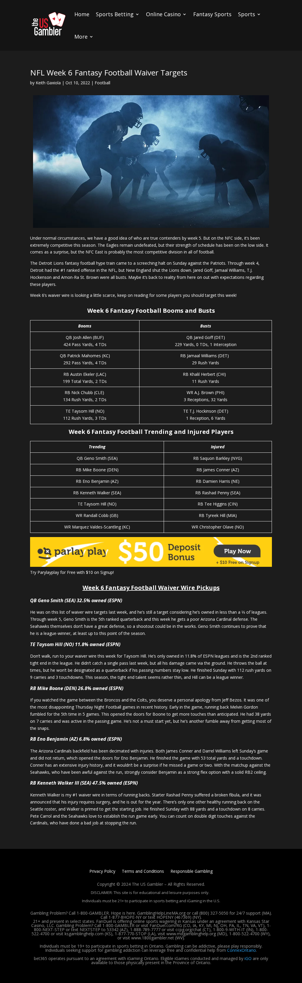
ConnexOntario (241, 950)
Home (81, 14)
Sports (246, 14)
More (81, 36)
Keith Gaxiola (48, 82)
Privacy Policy (102, 871)
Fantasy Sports (212, 14)
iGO (248, 958)
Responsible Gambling (191, 871)
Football (102, 82)
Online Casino (163, 14)
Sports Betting (115, 14)
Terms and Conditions (143, 871)
